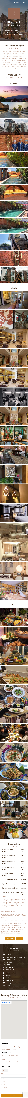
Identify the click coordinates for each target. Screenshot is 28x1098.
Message (3, 1084)
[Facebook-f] (3, 1070)
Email (2, 1079)
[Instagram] (6, 1070)
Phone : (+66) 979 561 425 (10, 1056)
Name (2, 1073)
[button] (19, 2)
